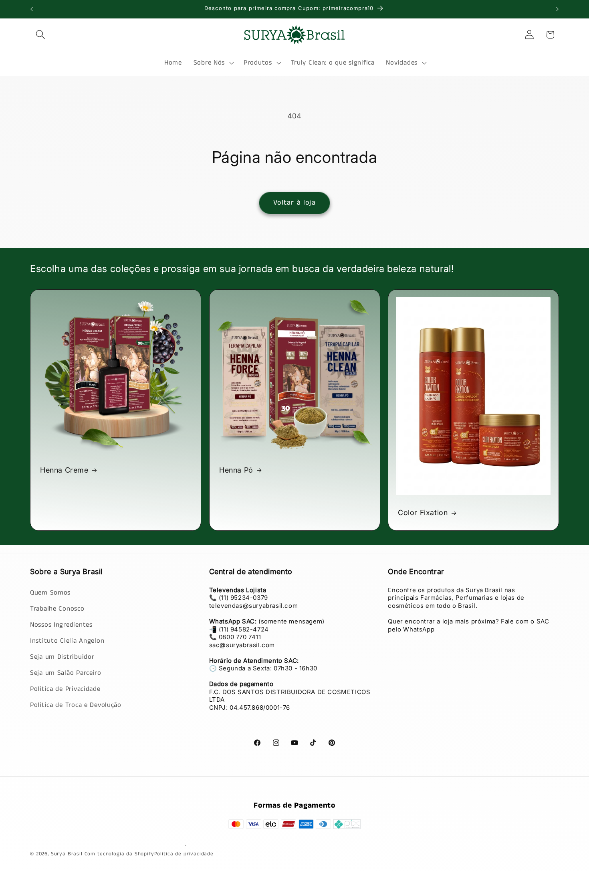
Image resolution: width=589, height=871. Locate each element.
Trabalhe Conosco (57, 608)
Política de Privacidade (65, 688)
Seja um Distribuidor (62, 656)
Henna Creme (64, 470)
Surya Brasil (68, 853)
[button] (40, 34)
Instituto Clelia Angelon (67, 640)
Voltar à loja (294, 202)
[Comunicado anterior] (31, 9)
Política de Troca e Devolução (75, 704)
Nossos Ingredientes (61, 624)
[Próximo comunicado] (557, 9)
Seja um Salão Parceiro (65, 672)
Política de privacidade (184, 853)
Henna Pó (236, 470)
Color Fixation (423, 512)
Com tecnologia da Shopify (119, 853)
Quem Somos (50, 592)
